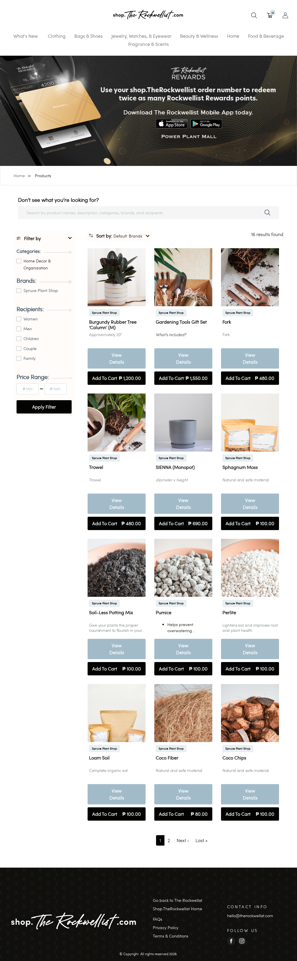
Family (29, 358)
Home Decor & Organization (37, 264)
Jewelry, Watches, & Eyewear (141, 36)
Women (30, 319)
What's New (25, 36)
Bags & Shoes (88, 36)
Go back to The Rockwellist (177, 900)
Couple (30, 348)
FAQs (157, 919)
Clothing (57, 36)
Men (27, 328)
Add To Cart (116, 378)
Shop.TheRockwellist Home (177, 908)
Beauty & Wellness (199, 36)
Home (233, 36)
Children (31, 338)
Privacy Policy (165, 927)
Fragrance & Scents (148, 44)
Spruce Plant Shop (40, 290)
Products (43, 175)
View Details (116, 358)
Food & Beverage (266, 36)
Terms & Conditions (170, 936)
